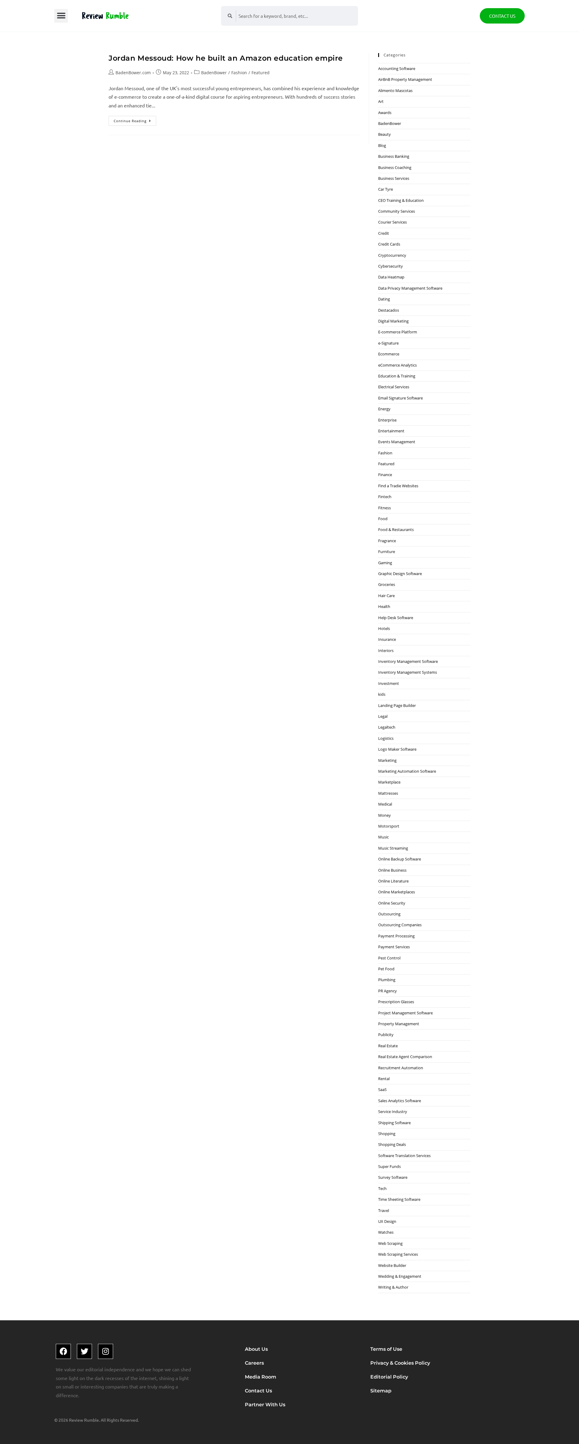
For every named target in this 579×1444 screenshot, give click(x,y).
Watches (386, 1232)
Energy (384, 409)
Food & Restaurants (396, 529)
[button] (61, 16)
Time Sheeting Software (399, 1199)
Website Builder (392, 1265)
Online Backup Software (399, 859)
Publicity (386, 1034)
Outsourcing (389, 914)
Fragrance (387, 540)
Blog (382, 145)
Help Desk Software (395, 617)
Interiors (386, 650)
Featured (261, 72)
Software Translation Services (404, 1155)
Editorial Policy (389, 1377)
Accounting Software (396, 68)
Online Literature (393, 881)
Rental (384, 1078)
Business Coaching (394, 167)
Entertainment (391, 431)
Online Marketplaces (396, 892)
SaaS (382, 1089)
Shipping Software (394, 1122)
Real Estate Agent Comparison (405, 1056)
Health (384, 606)
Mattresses (388, 793)
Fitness (384, 507)
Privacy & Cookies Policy (400, 1363)
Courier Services (392, 222)
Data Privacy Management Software (410, 288)
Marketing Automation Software (407, 771)
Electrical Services (393, 387)
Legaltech (386, 727)
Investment (388, 683)
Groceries (386, 584)
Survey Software (392, 1177)
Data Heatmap (391, 277)
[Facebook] (63, 1351)
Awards (384, 112)
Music (383, 837)
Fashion (239, 72)
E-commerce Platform (397, 332)
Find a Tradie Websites (398, 485)
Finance (385, 474)
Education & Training (396, 376)
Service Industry (392, 1111)
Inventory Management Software (408, 661)
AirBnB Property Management (405, 79)
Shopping (386, 1133)
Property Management (398, 1023)
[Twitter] (84, 1351)
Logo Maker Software (397, 749)
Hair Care (386, 595)
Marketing (387, 760)
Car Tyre (385, 189)
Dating (384, 299)
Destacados (388, 310)
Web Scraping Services (398, 1254)
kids (381, 694)
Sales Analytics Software (399, 1100)
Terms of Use (386, 1349)
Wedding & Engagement (399, 1276)
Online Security (391, 903)
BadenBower (214, 72)
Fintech (384, 496)
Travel (383, 1210)
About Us (256, 1349)
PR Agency (387, 991)
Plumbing (386, 979)
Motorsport (388, 826)
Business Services (393, 178)
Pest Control (389, 958)
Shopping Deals (392, 1144)
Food (383, 518)
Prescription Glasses (396, 1001)
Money (384, 815)
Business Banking (393, 156)
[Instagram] (105, 1351)
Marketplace (389, 782)
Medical (385, 804)
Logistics (386, 738)
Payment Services (394, 946)
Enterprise (387, 420)
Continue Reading (135, 119)
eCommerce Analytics (397, 365)
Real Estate (388, 1045)
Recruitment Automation (400, 1067)
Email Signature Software (400, 398)
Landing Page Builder (397, 705)
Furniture (386, 551)
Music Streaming (393, 848)
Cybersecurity (390, 266)
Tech (382, 1188)
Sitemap (380, 1391)
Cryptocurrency (392, 255)
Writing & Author (393, 1287)
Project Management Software (405, 1013)
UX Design (387, 1221)
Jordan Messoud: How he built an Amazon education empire (226, 58)
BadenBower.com (133, 72)
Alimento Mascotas (395, 90)
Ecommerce (388, 354)
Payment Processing (396, 936)
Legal (383, 716)
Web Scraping (390, 1243)
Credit (383, 233)
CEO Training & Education (401, 200)
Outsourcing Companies (400, 924)
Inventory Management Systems (407, 672)
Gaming (385, 562)
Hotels (384, 628)
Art (381, 101)
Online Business (392, 870)
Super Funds (389, 1166)
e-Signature (388, 343)
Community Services (396, 211)
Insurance (387, 639)
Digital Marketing (393, 321)
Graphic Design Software (400, 573)
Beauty (384, 134)
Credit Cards (389, 244)
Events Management (396, 441)
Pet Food (386, 969)
